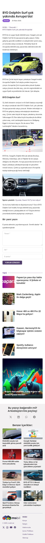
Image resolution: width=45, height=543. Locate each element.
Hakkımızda (26, 527)
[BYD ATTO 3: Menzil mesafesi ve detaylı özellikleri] (33, 475)
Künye (24, 520)
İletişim (24, 524)
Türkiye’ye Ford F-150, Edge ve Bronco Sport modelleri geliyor (11, 484)
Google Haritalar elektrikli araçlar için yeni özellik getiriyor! (32, 443)
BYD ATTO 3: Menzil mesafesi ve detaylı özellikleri (31, 484)
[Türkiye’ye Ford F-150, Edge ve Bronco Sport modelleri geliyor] (12, 475)
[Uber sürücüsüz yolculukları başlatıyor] (33, 495)
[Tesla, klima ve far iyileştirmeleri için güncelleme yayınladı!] (33, 454)
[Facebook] (15, 527)
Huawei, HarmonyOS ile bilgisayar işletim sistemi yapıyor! (29, 331)
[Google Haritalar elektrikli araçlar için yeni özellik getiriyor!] (33, 433)
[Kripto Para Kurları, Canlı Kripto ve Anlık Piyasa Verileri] (23, 378)
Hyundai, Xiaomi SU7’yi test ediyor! (28, 200)
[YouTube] (11, 527)
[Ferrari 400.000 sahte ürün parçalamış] (12, 454)
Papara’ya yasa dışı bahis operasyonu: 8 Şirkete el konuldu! (29, 280)
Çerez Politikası (27, 531)
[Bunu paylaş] (11, 417)
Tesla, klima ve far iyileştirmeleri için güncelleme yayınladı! (32, 464)
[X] (4, 527)
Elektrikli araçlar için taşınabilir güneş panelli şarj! (12, 443)
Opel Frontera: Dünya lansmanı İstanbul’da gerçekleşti (11, 505)
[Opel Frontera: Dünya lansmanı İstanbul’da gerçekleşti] (12, 495)
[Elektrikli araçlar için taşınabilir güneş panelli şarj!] (12, 433)
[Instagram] (7, 527)
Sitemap (25, 538)
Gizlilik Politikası (27, 534)
